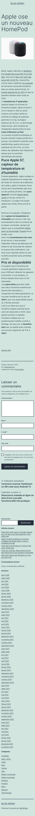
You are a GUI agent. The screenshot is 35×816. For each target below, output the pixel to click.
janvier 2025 (6, 633)
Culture (4, 768)
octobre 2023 (6, 679)
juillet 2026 (5, 578)
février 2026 (6, 593)
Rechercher (5, 519)
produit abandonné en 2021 (13, 92)
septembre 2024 (7, 646)
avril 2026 (5, 587)
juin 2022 (4, 729)
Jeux (3, 771)
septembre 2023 (7, 683)
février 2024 (6, 667)
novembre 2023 (7, 676)
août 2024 (5, 649)
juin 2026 (4, 581)
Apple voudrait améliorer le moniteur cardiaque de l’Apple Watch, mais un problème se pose (15, 541)
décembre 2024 (7, 636)
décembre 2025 (7, 600)
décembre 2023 (7, 673)
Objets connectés (8, 777)
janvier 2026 (6, 597)
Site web (4, 443)
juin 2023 (4, 692)
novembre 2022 (7, 713)
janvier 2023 (6, 707)
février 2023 (6, 704)
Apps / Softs (6, 759)
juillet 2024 (5, 652)
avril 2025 (5, 624)
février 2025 (6, 630)
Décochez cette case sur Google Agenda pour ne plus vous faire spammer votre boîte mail (16, 534)
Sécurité (4, 790)
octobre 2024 (6, 643)
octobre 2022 (6, 716)
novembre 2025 (7, 603)
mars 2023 (5, 701)
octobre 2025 (6, 606)
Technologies (19, 369)
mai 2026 (4, 584)
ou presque (27, 83)
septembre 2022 (7, 719)
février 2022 (6, 738)
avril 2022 (5, 735)
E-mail (4, 432)
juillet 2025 (5, 615)
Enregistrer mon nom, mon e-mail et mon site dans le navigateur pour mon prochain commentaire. (18, 457)
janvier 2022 (6, 741)
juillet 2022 (5, 726)
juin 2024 (4, 655)
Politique (4, 781)
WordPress (23, 808)
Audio (3, 762)
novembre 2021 (7, 747)
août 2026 (5, 575)
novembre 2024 (7, 640)
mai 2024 (5, 658)
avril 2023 (5, 698)
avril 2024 (5, 661)
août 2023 (5, 686)
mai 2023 (4, 695)
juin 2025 (4, 618)
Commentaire (7, 398)
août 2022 (5, 722)
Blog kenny (17, 3)
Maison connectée (8, 774)
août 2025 (5, 612)
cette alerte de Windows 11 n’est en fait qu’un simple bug (16, 547)
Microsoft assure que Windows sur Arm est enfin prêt (16, 556)
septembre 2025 (7, 609)
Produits (4, 784)
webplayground (9, 367)
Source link (6, 350)
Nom (3, 421)
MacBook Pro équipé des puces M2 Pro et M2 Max (16, 74)
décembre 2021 (7, 744)
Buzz (3, 765)
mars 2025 (5, 627)
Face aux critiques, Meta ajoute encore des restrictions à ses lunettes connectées (17, 552)
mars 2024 (5, 664)
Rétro (3, 787)
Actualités (5, 756)
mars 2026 (5, 590)
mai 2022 (4, 732)
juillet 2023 (5, 689)
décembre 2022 (7, 710)
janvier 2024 (6, 670)
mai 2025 (4, 621)
